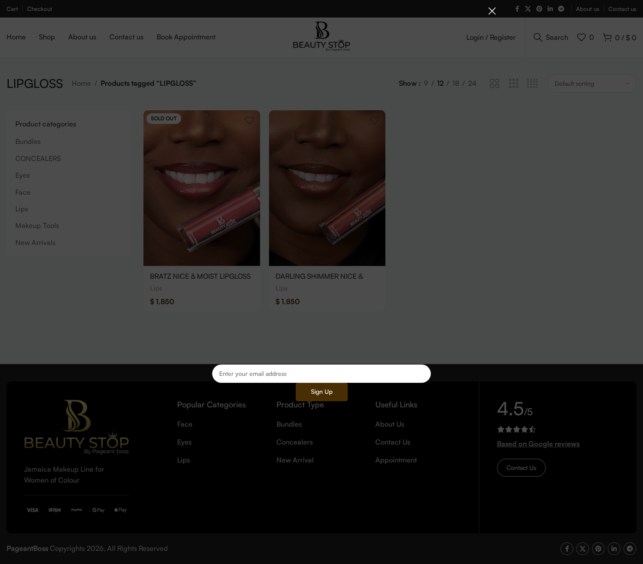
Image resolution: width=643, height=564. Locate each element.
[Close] (492, 11)
